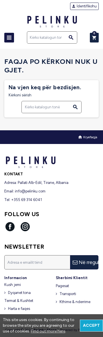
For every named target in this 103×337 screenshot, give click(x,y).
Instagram (25, 226)
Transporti (68, 294)
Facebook (10, 226)
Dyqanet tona (19, 293)
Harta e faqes (19, 308)
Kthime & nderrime (75, 302)
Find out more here (48, 331)
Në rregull (88, 262)
